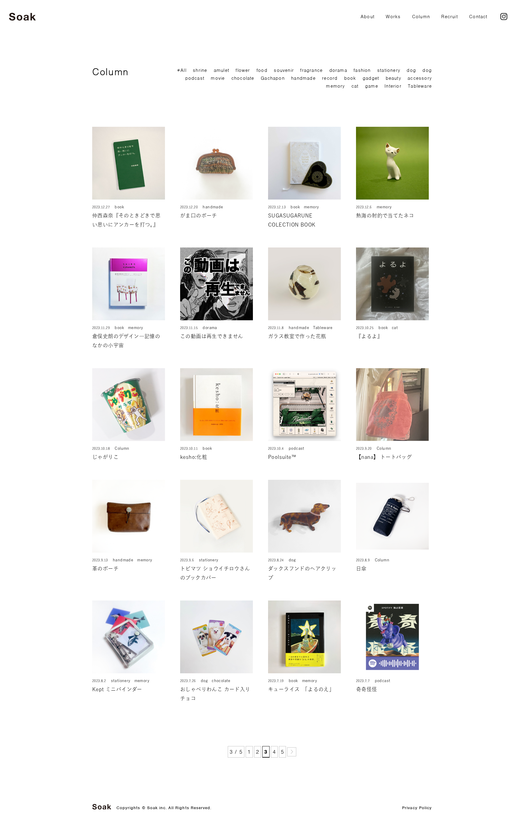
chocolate (242, 78)
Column (421, 17)
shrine (200, 70)
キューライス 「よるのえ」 (301, 689)
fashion (362, 70)
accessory (420, 78)
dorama (338, 70)
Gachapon (273, 78)
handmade (303, 78)
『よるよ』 (369, 336)
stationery (388, 70)
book (350, 78)
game (371, 86)
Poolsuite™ (282, 456)
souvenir (284, 70)
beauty (393, 78)
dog (411, 70)
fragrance (311, 70)
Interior (393, 86)
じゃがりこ (105, 456)
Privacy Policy (417, 807)
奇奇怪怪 (366, 689)
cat (355, 86)
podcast (194, 78)
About (368, 17)
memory (335, 86)
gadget (371, 78)
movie (218, 78)
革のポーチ (105, 568)
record (330, 78)
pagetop (502, 809)
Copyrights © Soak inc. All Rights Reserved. (163, 807)
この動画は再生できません (211, 336)
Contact (478, 17)
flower (243, 70)
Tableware (420, 86)
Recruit (449, 17)
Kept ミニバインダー (117, 689)
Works (393, 17)
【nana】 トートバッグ (384, 456)
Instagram (504, 16)
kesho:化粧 (193, 456)
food (262, 70)
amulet (221, 70)
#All (181, 70)
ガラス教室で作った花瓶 (297, 336)
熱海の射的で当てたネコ (385, 215)
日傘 (361, 568)
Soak (22, 17)
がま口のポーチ (198, 215)
